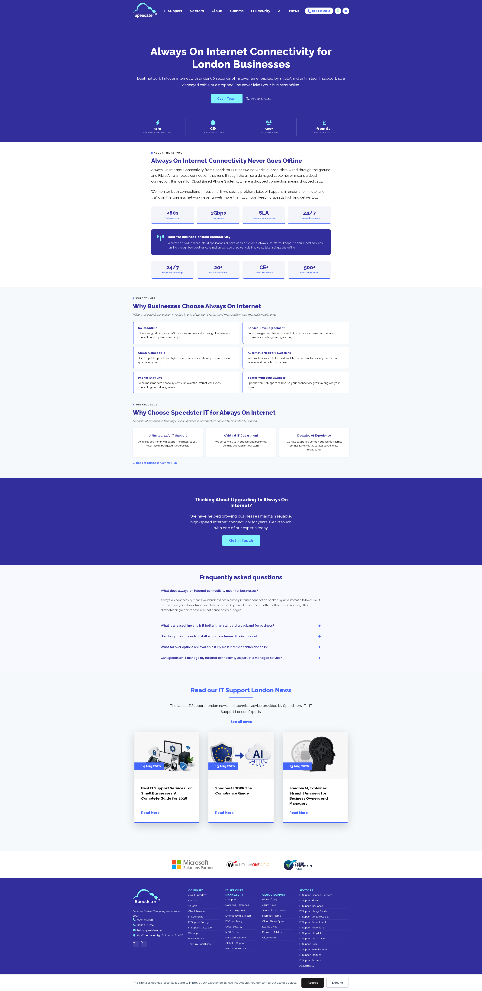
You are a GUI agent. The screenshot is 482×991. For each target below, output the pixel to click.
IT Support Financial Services (315, 895)
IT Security (260, 11)
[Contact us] (345, 11)
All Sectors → (306, 965)
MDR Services (233, 932)
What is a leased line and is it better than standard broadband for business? (217, 625)
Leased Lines (269, 926)
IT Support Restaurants (312, 938)
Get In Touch (226, 98)
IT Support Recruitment (312, 922)
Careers (192, 906)
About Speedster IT (199, 895)
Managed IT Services (237, 905)
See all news (241, 722)
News (294, 11)
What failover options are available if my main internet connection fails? (214, 647)
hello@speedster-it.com (150, 930)
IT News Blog (195, 916)
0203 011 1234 (145, 925)
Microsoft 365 (269, 899)
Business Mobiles (271, 932)
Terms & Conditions (199, 944)
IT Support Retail (308, 944)
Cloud (217, 11)
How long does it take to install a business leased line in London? (209, 636)
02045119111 (321, 10)
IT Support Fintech (309, 900)
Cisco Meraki (269, 937)
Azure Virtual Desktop (274, 910)
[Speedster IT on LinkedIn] (136, 944)
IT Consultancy (234, 921)
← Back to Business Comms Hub (155, 462)
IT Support (173, 11)
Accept (313, 982)
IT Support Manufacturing (313, 949)
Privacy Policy (196, 938)
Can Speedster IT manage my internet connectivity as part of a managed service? (221, 658)
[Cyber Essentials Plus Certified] (297, 864)
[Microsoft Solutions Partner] (191, 864)
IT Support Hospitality (311, 933)
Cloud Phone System (274, 921)
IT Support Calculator (200, 927)
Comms (237, 11)
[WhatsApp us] (338, 11)
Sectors (197, 11)
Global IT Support (235, 943)
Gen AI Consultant (235, 948)
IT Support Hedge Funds (313, 911)
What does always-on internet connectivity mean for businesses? (209, 591)
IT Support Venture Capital (314, 916)
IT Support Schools (310, 960)
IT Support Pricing (198, 922)
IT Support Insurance (311, 906)
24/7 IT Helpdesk (235, 910)
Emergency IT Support (238, 915)
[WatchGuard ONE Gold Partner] (247, 864)
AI (279, 11)
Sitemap (193, 933)
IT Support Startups (310, 955)
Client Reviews (196, 911)
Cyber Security (233, 926)
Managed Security (235, 937)
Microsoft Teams (271, 915)
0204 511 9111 (145, 919)
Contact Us (194, 900)
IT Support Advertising (312, 927)
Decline (337, 982)
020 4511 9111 (261, 98)
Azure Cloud (269, 905)
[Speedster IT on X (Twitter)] (144, 944)
